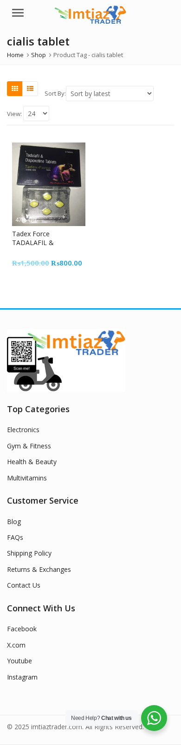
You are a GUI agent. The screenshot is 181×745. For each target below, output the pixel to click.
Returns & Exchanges (39, 569)
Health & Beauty (32, 461)
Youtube (19, 660)
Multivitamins (27, 477)
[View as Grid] (15, 88)
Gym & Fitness (29, 445)
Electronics (23, 429)
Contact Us (23, 585)
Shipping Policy (29, 553)
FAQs (15, 537)
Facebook (22, 628)
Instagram (22, 677)
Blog (14, 521)
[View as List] (30, 88)
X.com (16, 645)
